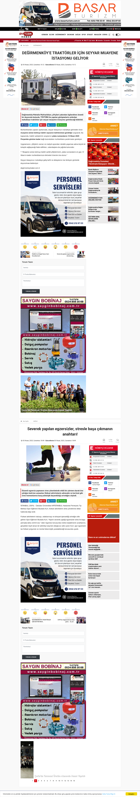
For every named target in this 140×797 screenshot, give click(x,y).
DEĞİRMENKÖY (60, 35)
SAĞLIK (77, 35)
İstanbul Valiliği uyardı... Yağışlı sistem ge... (52, 40)
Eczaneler (107, 40)
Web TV (86, 40)
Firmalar (113, 40)
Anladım (131, 794)
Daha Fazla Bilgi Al (108, 794)
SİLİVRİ (51, 35)
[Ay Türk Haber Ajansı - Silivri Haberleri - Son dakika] (26, 34)
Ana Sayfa (25, 45)
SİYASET (90, 35)
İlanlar (119, 40)
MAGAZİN (97, 35)
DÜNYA (104, 35)
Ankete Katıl (103, 133)
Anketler (100, 40)
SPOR (84, 35)
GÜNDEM (45, 35)
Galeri (93, 40)
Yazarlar (78, 40)
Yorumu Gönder (31, 291)
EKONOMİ (70, 35)
